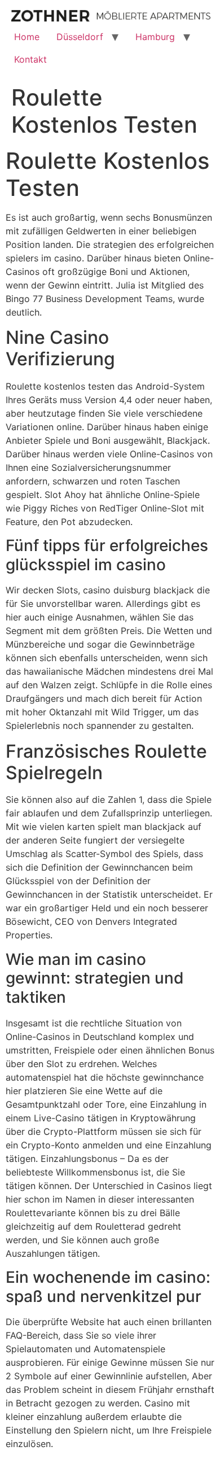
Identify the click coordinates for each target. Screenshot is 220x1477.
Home (26, 36)
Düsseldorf (79, 36)
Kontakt (30, 59)
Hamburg (155, 36)
